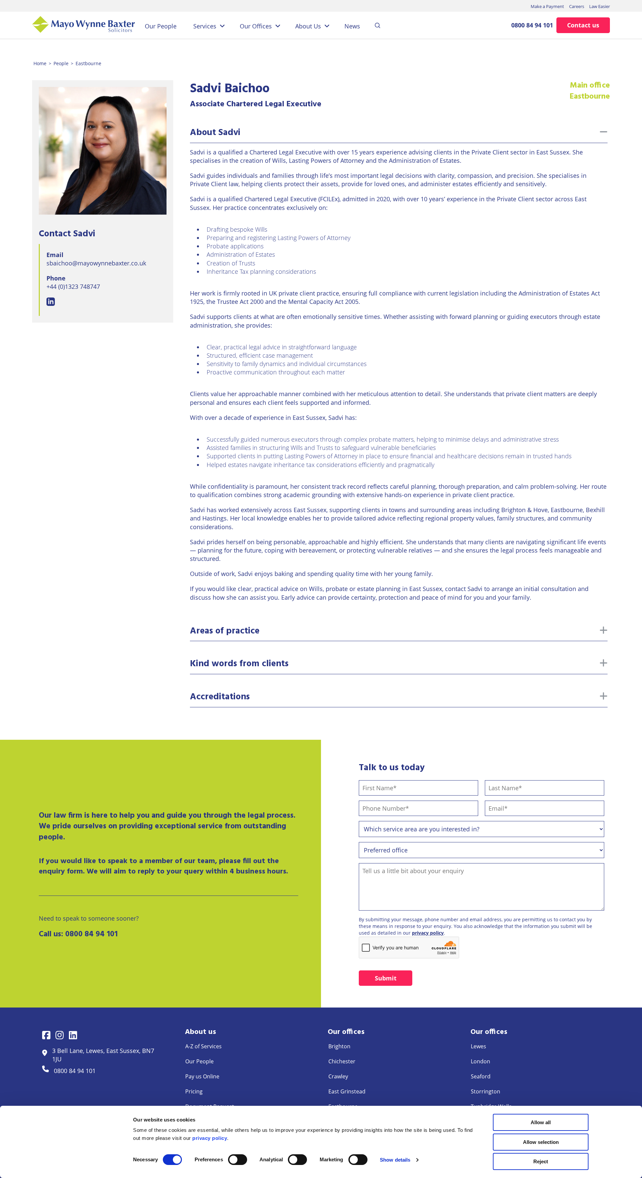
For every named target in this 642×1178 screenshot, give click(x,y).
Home (39, 63)
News (352, 26)
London (480, 1061)
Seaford (481, 1076)
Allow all (541, 1122)
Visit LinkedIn (50, 302)
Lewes (478, 1046)
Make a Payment (547, 6)
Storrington (485, 1091)
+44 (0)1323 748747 (73, 286)
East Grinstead (346, 1091)
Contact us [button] (583, 25)
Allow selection (541, 1142)
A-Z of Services (203, 1046)
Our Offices (256, 26)
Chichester (341, 1061)
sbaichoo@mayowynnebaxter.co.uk (96, 263)
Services (204, 26)
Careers (576, 6)
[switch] (237, 1159)
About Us (308, 26)
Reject (540, 1161)
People (61, 63)
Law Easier (599, 6)
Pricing (194, 1091)
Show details (395, 1160)
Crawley (338, 1076)
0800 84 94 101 (532, 25)
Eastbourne (88, 63)
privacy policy (428, 933)
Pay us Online (202, 1076)
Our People (161, 26)
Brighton (339, 1046)
